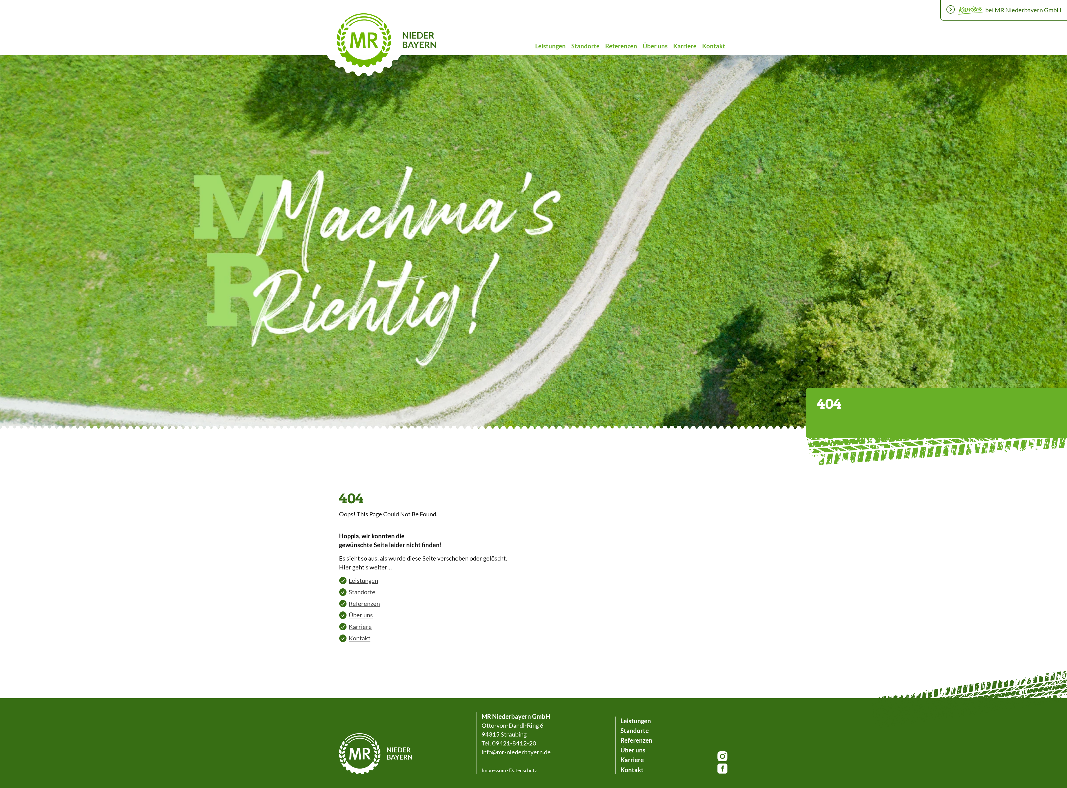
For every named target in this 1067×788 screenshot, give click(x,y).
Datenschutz (523, 770)
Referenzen (621, 46)
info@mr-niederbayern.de (516, 752)
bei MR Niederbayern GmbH (1023, 10)
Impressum (494, 770)
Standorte (585, 46)
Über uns (655, 46)
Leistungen (550, 46)
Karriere (685, 46)
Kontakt (713, 46)
